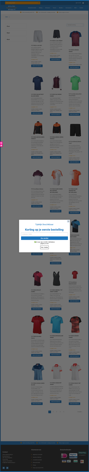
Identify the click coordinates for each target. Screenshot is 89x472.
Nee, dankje (44, 247)
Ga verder (44, 238)
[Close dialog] (68, 221)
